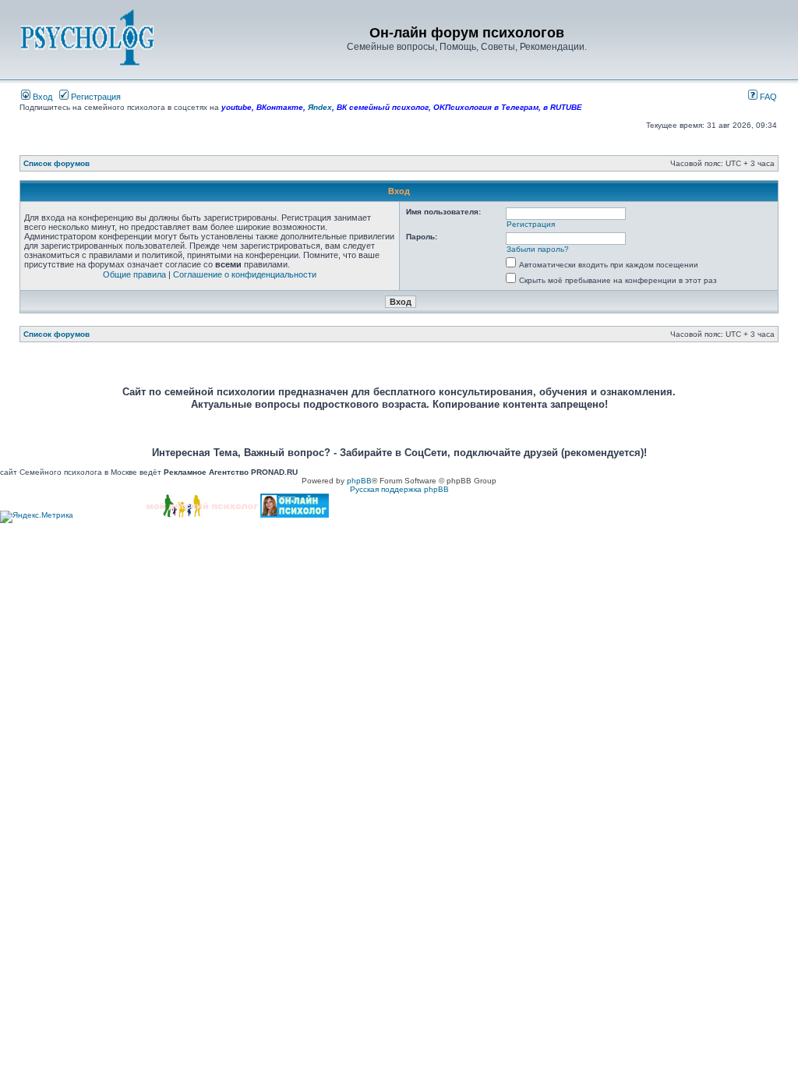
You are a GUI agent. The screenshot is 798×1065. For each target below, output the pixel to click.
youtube (236, 107)
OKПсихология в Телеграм (485, 107)
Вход (41, 96)
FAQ (767, 96)
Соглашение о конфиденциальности (244, 274)
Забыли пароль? (538, 249)
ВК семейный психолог (383, 107)
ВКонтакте (279, 107)
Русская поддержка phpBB (399, 489)
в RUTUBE (562, 107)
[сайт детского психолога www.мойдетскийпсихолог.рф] (202, 515)
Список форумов (56, 163)
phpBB (359, 480)
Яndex (320, 107)
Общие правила (134, 274)
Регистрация (95, 96)
